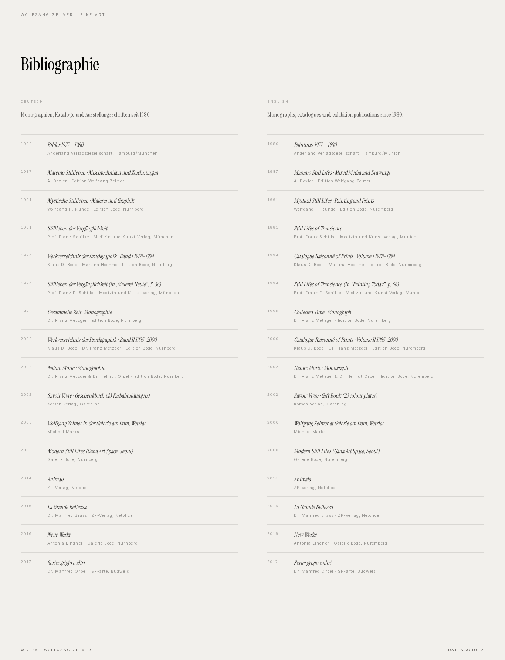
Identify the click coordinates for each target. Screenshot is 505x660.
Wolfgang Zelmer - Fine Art (63, 15)
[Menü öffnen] (477, 14)
